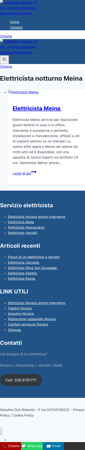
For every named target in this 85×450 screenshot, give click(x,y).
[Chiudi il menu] (1, 431)
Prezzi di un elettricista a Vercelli (34, 257)
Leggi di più (24, 173)
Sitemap (14, 330)
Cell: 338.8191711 (20, 380)
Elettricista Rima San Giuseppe (33, 268)
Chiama (6, 36)
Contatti (16, 28)
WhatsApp (32, 446)
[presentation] (46, 92)
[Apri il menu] (4, 59)
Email (53, 446)
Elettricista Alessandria (26, 227)
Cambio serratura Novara (28, 324)
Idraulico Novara (21, 314)
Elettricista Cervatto (24, 263)
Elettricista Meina (37, 108)
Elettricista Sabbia (23, 273)
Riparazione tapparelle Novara (32, 319)
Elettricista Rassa (22, 279)
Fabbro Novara (20, 308)
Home (14, 22)
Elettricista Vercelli (23, 233)
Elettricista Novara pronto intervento (36, 217)
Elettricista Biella (21, 222)
